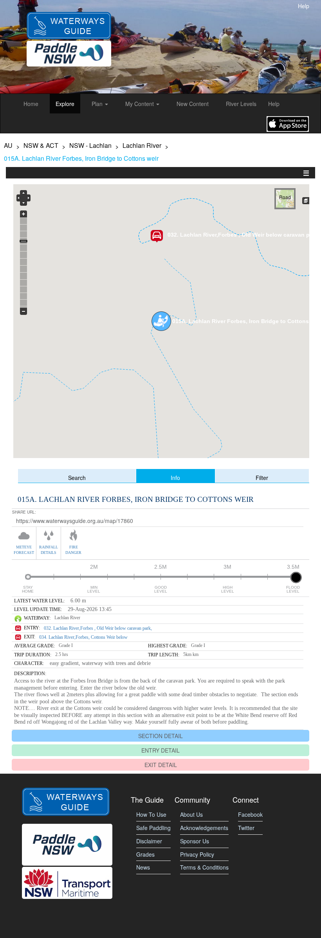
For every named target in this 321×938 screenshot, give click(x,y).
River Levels (241, 104)
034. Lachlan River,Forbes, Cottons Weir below (83, 637)
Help (303, 6)
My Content (140, 104)
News (143, 867)
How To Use (151, 814)
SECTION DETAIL (160, 736)
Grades (145, 854)
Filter (262, 477)
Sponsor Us (194, 841)
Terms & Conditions (204, 867)
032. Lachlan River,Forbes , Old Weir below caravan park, (98, 628)
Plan (98, 104)
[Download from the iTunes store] (288, 123)
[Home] (69, 19)
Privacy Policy (197, 854)
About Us (191, 814)
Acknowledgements (204, 828)
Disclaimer (149, 841)
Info (175, 477)
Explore (65, 104)
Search (77, 477)
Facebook (250, 814)
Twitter (246, 828)
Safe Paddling (153, 828)
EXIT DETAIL (160, 765)
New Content (193, 104)
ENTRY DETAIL (160, 750)
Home (30, 104)
